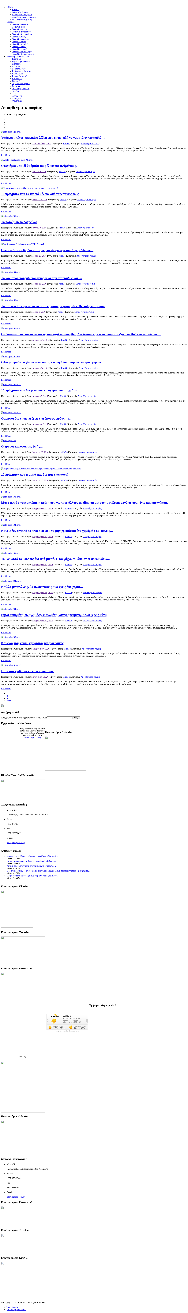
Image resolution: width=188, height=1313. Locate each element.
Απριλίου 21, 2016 (40, 340)
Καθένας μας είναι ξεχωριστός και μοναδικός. (32, 643)
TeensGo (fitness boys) (22, 32)
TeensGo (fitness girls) (22, 34)
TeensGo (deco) (19, 27)
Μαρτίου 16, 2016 (40, 480)
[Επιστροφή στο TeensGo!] (23, 963)
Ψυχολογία (17, 101)
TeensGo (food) (19, 36)
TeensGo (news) (19, 46)
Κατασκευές (17, 78)
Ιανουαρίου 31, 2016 (41, 677)
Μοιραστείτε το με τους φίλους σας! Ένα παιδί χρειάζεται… (33, 876)
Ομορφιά (16, 81)
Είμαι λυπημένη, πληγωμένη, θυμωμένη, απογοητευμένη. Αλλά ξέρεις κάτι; (54, 615)
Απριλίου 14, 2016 (40, 368)
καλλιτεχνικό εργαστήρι (22, 19)
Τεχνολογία (17, 96)
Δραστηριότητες (19, 69)
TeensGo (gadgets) (20, 39)
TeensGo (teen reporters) (23, 54)
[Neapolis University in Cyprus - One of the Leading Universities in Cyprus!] (21, 1154)
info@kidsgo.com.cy (32, 737)
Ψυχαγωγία (17, 98)
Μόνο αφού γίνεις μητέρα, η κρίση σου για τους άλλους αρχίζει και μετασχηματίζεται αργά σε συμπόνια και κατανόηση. (84, 502)
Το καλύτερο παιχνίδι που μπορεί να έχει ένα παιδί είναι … (41, 278)
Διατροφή (16, 64)
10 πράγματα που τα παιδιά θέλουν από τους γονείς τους (40, 194)
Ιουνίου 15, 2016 (39, 199)
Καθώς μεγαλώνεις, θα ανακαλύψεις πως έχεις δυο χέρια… (42, 587)
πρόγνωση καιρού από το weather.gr (67, 1031)
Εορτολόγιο (23, 1057)
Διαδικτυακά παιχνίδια (22, 14)
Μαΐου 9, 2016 (38, 312)
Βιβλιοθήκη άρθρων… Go (18, 56)
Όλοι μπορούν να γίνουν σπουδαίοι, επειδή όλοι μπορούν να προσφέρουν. (51, 362)
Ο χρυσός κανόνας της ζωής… (22, 446)
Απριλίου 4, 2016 (40, 424)
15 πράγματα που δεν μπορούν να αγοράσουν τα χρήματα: (41, 390)
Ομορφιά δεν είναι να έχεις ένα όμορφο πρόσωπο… (36, 418)
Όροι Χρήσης (13, 1307)
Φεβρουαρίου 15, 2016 (42, 536)
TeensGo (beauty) (20, 24)
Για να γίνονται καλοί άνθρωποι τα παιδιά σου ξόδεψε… (31, 861)
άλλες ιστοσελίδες (20, 12)
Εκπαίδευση (17, 74)
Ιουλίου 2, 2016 (39, 171)
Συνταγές (16, 86)
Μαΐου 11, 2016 (39, 284)
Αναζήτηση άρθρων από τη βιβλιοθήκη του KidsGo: (24, 718)
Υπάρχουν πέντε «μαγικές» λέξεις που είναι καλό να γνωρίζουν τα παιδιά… (53, 137)
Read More (6, 155)
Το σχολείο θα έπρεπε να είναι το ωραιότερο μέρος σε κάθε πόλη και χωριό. (53, 306)
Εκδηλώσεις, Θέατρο (21, 71)
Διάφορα (16, 66)
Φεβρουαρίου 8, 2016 (42, 649)
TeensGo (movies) (20, 44)
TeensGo (10, 22)
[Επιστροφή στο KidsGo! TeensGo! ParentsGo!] (23, 799)
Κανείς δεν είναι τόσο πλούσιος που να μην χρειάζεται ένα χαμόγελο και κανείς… (57, 530)
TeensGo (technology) (22, 51)
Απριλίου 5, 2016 (40, 396)
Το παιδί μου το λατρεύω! (19, 222)
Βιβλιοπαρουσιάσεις (21, 61)
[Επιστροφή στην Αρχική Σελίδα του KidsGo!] (17, 927)
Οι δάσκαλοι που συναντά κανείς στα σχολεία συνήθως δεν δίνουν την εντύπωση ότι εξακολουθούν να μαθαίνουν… (81, 334)
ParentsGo (16, 59)
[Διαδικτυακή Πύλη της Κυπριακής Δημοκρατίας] (23, 1112)
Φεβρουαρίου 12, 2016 (42, 564)
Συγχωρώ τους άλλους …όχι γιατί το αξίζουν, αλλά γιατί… (32, 856)
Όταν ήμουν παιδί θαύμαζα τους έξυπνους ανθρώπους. (39, 165)
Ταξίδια (15, 91)
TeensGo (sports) (19, 49)
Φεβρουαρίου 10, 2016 (42, 620)
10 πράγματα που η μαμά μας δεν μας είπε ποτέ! (34, 474)
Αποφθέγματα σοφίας (90, 143)
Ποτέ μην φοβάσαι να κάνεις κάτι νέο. (27, 671)
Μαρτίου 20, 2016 (40, 452)
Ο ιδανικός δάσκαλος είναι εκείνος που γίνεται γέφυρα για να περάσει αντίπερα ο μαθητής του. (48, 871)
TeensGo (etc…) (19, 29)
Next (9, 701)
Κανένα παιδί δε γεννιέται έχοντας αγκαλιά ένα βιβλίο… (31, 866)
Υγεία (14, 93)
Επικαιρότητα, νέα (20, 76)
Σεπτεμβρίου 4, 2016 (41, 143)
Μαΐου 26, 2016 (39, 256)
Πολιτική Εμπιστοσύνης (17, 1309)
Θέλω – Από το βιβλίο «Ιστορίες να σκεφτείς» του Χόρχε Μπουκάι (47, 250)
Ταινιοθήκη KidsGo (20, 88)
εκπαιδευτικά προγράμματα (24, 17)
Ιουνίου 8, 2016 (39, 228)
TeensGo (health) (19, 41)
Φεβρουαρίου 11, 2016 (42, 592)
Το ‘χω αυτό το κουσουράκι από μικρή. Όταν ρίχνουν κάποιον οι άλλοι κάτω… (55, 559)
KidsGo (10, 7)
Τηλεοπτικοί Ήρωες (21, 83)
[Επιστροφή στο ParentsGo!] (23, 999)
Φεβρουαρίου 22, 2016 (42, 508)
